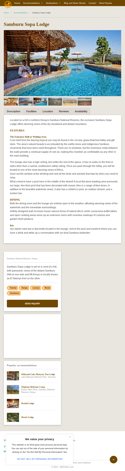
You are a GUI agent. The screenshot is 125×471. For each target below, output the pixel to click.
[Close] (70, 437)
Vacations (14, 293)
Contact (92, 3)
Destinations (52, 3)
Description (13, 111)
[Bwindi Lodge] (13, 403)
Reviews (64, 111)
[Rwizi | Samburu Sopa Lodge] (7, 5)
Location (48, 111)
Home (17, 3)
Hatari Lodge (27, 417)
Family (13, 288)
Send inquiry (32, 303)
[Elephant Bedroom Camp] (13, 389)
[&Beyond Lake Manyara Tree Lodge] (13, 375)
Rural (47, 288)
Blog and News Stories (75, 3)
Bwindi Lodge (27, 403)
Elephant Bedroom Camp (33, 387)
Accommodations (31, 3)
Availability (81, 111)
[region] (39, 449)
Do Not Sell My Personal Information (39, 459)
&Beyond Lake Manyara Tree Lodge (38, 374)
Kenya (24, 288)
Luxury (36, 288)
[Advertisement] (32, 336)
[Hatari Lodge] (13, 417)
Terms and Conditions (81, 463)
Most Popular (105, 3)
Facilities (31, 111)
